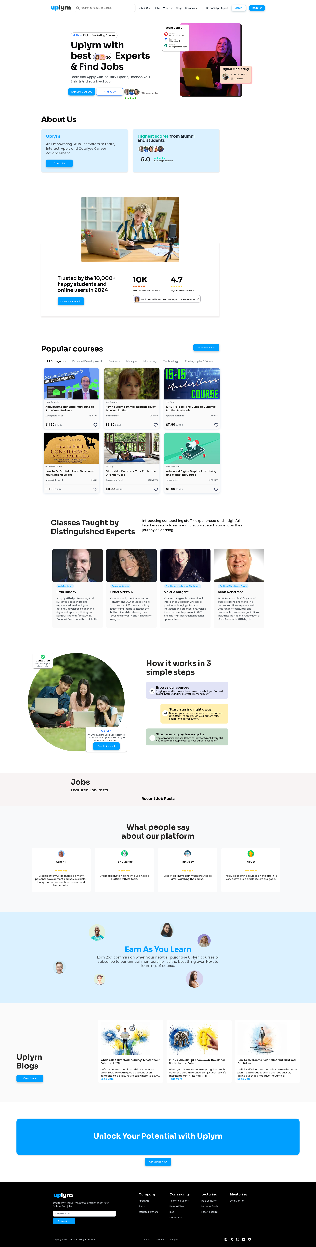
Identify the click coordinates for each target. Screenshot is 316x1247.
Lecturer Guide (209, 1206)
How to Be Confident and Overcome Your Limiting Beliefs (69, 473)
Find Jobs (110, 92)
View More (30, 1078)
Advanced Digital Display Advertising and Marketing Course (191, 473)
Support (174, 1239)
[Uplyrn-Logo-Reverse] (61, 8)
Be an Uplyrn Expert (217, 8)
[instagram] (237, 1239)
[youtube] (249, 1239)
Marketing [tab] (150, 361)
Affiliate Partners (148, 1212)
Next (302, 1051)
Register (257, 8)
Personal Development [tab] (87, 361)
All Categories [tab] (56, 361)
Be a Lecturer (209, 1200)
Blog (172, 1212)
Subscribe (64, 1221)
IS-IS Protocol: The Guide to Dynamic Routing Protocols (191, 408)
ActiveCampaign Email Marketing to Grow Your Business (69, 408)
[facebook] (225, 1239)
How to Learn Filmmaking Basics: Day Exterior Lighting (131, 408)
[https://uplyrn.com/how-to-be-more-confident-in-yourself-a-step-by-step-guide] (71, 448)
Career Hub (176, 1217)
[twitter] (231, 1239)
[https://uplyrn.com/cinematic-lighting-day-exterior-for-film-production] (131, 383)
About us (144, 1200)
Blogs (179, 8)
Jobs (157, 8)
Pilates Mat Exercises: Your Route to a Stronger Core (131, 473)
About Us (59, 163)
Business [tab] (114, 361)
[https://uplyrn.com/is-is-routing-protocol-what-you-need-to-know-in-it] (192, 383)
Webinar (168, 8)
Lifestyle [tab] (131, 361)
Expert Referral (209, 1212)
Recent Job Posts (158, 798)
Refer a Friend (177, 1206)
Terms (147, 1239)
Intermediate (112, 415)
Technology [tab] (170, 361)
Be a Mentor (237, 1200)
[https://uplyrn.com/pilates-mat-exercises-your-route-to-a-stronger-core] (131, 448)
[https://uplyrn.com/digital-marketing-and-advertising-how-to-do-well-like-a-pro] (192, 448)
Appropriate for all (54, 415)
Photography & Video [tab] (199, 361)
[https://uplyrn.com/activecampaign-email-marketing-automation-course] (71, 383)
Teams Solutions (179, 1200)
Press (142, 1206)
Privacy (160, 1239)
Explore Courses (81, 92)
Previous (92, 1051)
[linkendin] (243, 1239)
